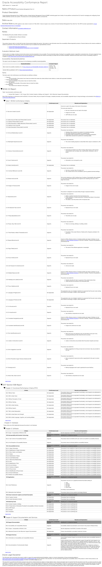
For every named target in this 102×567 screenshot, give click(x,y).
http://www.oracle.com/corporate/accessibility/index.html (21, 56)
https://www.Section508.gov (26, 70)
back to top (8, 381)
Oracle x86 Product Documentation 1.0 (18, 46)
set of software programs (72, 240)
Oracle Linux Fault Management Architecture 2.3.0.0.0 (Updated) (24, 47)
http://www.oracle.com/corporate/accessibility (13, 559)
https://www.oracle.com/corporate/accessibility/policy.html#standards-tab (19, 558)
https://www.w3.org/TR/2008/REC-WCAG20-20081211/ (35, 66)
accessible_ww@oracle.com (24, 28)
